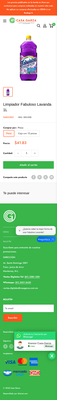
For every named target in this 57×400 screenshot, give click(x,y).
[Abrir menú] (4, 21)
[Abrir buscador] (38, 26)
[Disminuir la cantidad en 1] (18, 153)
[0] (51, 26)
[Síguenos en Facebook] (5, 346)
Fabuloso (8, 117)
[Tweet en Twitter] (45, 177)
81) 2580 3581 (32, 276)
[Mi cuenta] (44, 26)
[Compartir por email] (51, 177)
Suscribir (12, 317)
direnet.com (23, 393)
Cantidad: (8, 153)
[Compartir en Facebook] (33, 177)
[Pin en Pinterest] (39, 177)
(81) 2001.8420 (23, 282)
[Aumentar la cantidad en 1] (35, 153)
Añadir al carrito (28, 165)
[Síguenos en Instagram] (11, 346)
